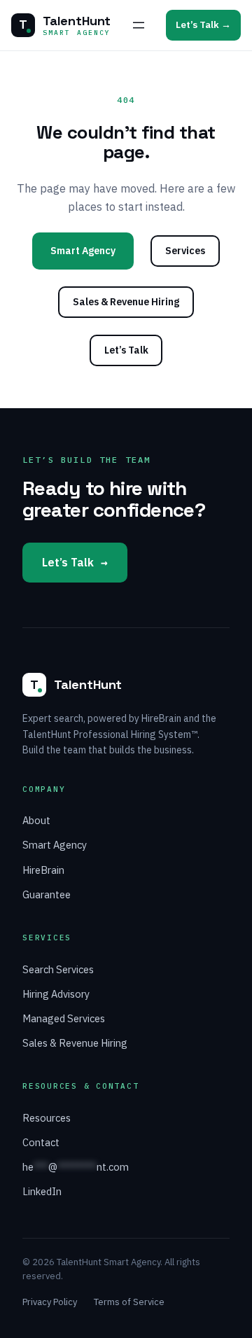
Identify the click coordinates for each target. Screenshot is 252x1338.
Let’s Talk (126, 350)
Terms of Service (129, 1302)
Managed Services (63, 1018)
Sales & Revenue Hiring (126, 301)
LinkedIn (42, 1191)
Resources (46, 1117)
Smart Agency (82, 250)
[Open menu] (138, 25)
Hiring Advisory (56, 994)
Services (185, 250)
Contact (40, 1142)
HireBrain (43, 870)
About (36, 820)
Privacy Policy (49, 1302)
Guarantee (46, 894)
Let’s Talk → (203, 24)
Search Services (58, 969)
